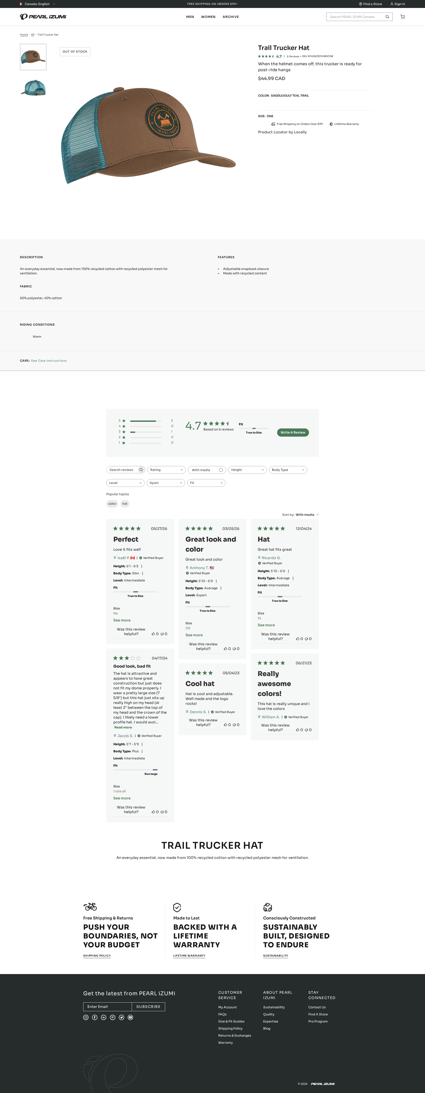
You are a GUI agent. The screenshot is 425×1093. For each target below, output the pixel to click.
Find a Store (372, 4)
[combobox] (166, 470)
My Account (227, 1007)
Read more (123, 727)
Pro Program (318, 1021)
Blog (266, 1028)
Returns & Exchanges (234, 1036)
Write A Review (293, 432)
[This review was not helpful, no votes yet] (162, 634)
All (32, 34)
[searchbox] (121, 469)
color (112, 504)
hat (125, 504)
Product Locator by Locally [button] (282, 132)
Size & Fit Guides (231, 1021)
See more (122, 620)
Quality (268, 1014)
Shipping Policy (97, 955)
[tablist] (190, 17)
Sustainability (275, 955)
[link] (190, 17)
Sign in (399, 4)
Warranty (225, 1043)
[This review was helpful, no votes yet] (153, 634)
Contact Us (317, 1007)
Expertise (270, 1021)
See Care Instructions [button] (49, 361)
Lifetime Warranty (189, 955)
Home (24, 34)
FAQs (222, 1014)
